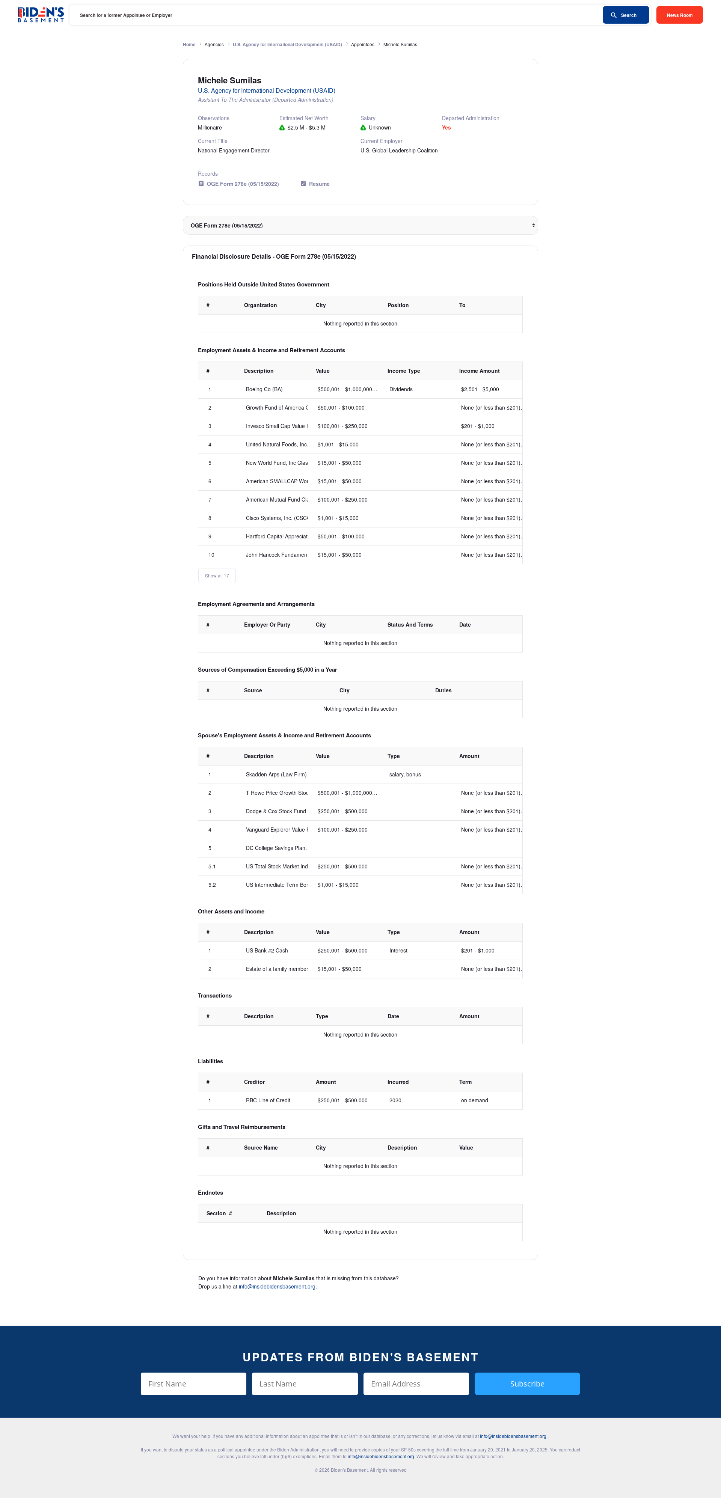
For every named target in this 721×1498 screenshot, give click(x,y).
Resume (319, 183)
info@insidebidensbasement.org (277, 1286)
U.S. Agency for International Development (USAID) (287, 44)
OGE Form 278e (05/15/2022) (243, 183)
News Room (680, 15)
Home (189, 44)
